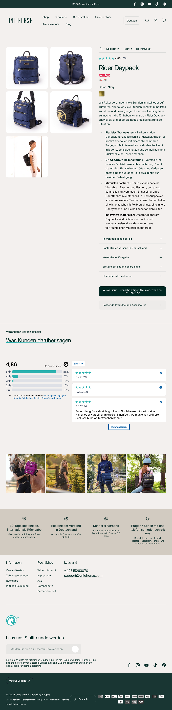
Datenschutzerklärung (32, 700)
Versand (65, 700)
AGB (39, 580)
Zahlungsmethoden (17, 575)
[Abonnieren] (75, 649)
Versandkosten (15, 570)
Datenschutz (45, 585)
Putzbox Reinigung (17, 585)
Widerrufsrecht (46, 570)
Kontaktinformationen (16, 704)
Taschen (127, 48)
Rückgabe (12, 580)
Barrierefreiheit (46, 591)
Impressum (44, 575)
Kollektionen (112, 48)
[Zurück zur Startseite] (100, 48)
